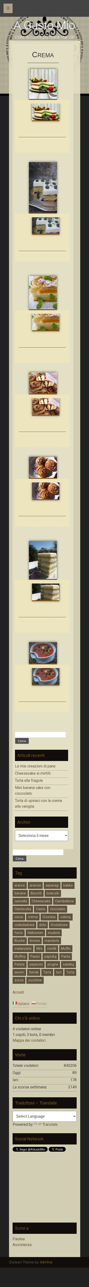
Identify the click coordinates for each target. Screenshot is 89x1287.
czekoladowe (24, 925)
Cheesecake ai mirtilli (33, 773)
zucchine (35, 980)
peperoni (36, 964)
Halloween (35, 933)
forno (18, 933)
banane (20, 893)
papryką (50, 956)
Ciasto (40, 909)
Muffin (65, 948)
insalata (54, 933)
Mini (39, 948)
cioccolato (57, 909)
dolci (42, 925)
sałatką (68, 964)
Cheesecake (41, 901)
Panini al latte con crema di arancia (42, 520)
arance (19, 885)
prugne (52, 964)
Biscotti (36, 893)
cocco (18, 917)
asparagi (52, 885)
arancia (35, 885)
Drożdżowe (59, 925)
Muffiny (20, 956)
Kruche (19, 941)
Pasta (65, 956)
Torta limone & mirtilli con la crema (42, 255)
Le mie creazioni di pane (35, 766)
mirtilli (51, 948)
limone (35, 941)
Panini (35, 956)
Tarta (47, 972)
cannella (20, 901)
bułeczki (53, 893)
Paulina (19, 1239)
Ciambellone (64, 901)
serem (19, 972)
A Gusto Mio (44, 25)
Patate (19, 964)
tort (58, 972)
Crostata (49, 917)
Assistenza (22, 1244)
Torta (70, 972)
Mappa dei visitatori (29, 1040)
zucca (18, 980)
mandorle (52, 941)
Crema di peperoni (42, 706)
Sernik (33, 972)
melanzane (23, 948)
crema (33, 917)
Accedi (18, 992)
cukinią (65, 917)
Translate (50, 1124)
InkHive (46, 1262)
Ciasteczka (22, 909)
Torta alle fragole (29, 780)
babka (68, 885)
